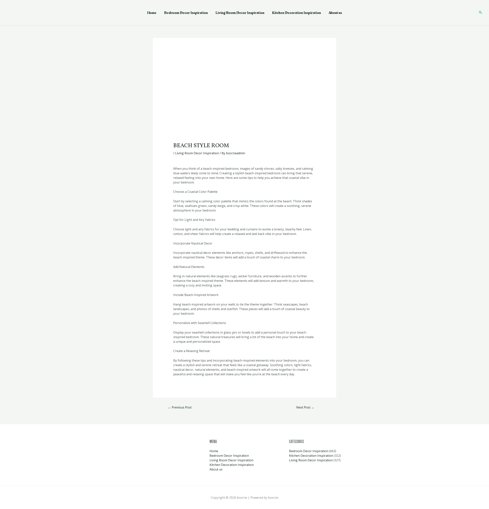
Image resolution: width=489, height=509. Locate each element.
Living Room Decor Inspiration (239, 13)
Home (151, 13)
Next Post (305, 407)
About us (335, 13)
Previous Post (180, 407)
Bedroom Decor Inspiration (186, 13)
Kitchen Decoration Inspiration (296, 13)
